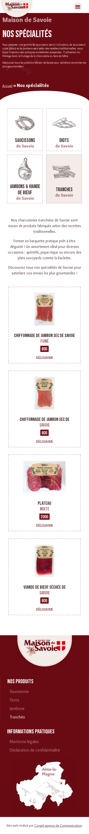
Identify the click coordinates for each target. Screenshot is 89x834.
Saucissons (19, 691)
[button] (78, 6)
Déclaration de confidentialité (34, 750)
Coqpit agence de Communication (58, 825)
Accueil (7, 86)
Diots (14, 700)
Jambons (17, 708)
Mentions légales (24, 741)
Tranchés (17, 717)
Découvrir (44, 357)
